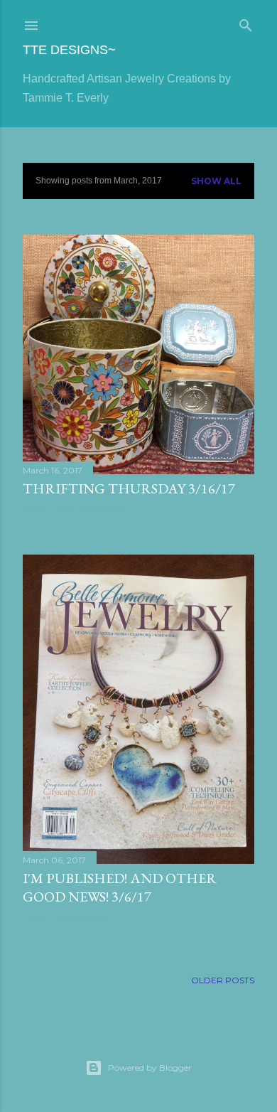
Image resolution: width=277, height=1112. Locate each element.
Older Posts (222, 980)
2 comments (83, 916)
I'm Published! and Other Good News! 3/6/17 (120, 887)
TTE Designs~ (69, 50)
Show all (216, 181)
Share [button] (34, 508)
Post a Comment (92, 508)
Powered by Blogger (150, 1067)
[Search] (245, 22)
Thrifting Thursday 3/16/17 (129, 488)
